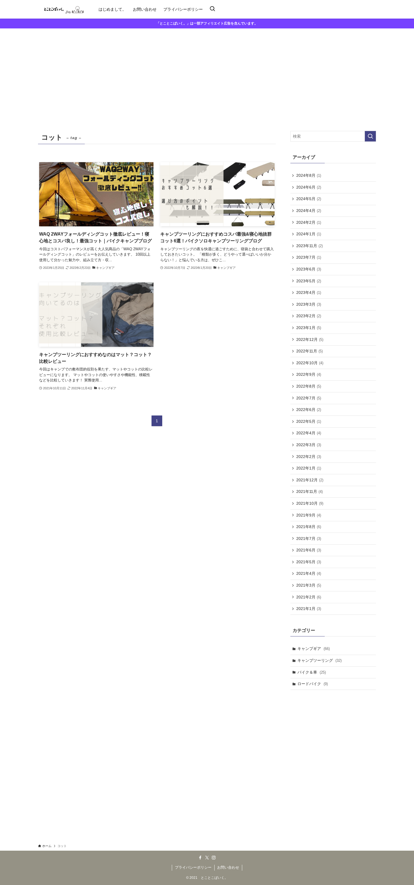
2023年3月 (308, 304)
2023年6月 (308, 269)
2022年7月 (308, 398)
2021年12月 (309, 480)
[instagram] (213, 857)
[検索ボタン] (212, 9)
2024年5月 (308, 198)
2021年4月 (308, 573)
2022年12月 (309, 339)
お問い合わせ (228, 867)
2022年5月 (308, 421)
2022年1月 (308, 468)
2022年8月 (308, 386)
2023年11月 (309, 245)
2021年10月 (309, 503)
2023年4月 (308, 292)
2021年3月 (308, 585)
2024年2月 (308, 222)
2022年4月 (308, 433)
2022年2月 (308, 456)
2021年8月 (308, 526)
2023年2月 (308, 316)
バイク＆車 (311, 672)
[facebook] (200, 857)
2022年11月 (309, 351)
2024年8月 (308, 175)
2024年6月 (308, 187)
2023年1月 (308, 327)
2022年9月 (308, 374)
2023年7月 (308, 257)
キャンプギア (313, 648)
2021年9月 (308, 515)
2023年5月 (308, 281)
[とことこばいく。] (61, 9)
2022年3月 (308, 444)
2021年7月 (308, 538)
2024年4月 (308, 210)
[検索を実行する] (370, 136)
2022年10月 (309, 363)
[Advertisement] (207, 70)
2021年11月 (309, 491)
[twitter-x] (207, 857)
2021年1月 (308, 608)
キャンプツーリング (319, 660)
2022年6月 (308, 409)
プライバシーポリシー (193, 867)
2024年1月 (308, 234)
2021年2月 (308, 597)
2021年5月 (308, 562)
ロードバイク (312, 683)
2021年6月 (308, 550)
